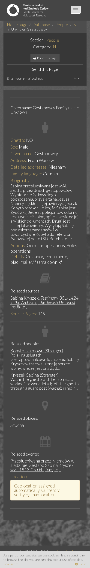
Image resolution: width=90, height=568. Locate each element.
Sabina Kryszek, (44, 302)
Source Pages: (23, 313)
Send (76, 78)
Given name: (22, 153)
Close (82, 564)
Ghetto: (17, 140)
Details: (17, 256)
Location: (19, 476)
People (61, 24)
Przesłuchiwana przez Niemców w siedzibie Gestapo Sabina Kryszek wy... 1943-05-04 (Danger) (42, 465)
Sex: (14, 147)
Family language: (26, 173)
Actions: (18, 245)
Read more (10, 564)
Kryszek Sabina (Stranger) (34, 375)
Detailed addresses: (29, 167)
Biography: (20, 180)
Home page (17, 24)
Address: (18, 160)
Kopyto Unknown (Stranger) (36, 350)
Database (41, 24)
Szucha (17, 425)
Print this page (46, 58)
